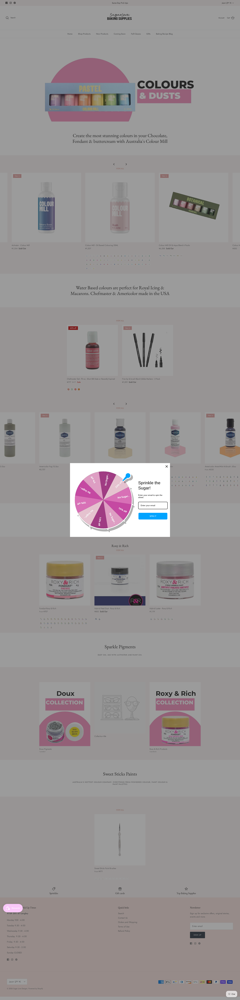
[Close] (166, 466)
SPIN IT (153, 516)
